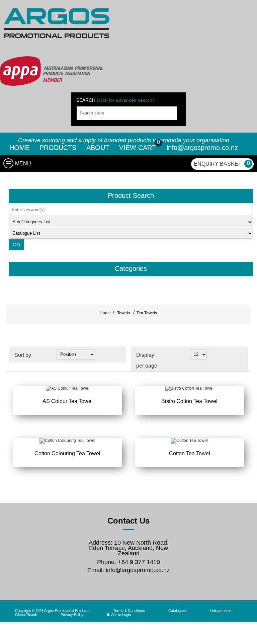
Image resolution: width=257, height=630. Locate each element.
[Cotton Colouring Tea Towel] (67, 441)
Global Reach (26, 615)
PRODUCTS (57, 147)
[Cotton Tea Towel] (189, 441)
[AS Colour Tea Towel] (67, 388)
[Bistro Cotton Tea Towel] (189, 388)
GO (16, 244)
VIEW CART (138, 147)
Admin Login (121, 615)
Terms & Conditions (129, 611)
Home (105, 313)
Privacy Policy (72, 615)
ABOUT (97, 147)
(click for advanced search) (125, 100)
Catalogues (177, 611)
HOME (19, 147)
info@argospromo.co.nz (202, 147)
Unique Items (221, 611)
